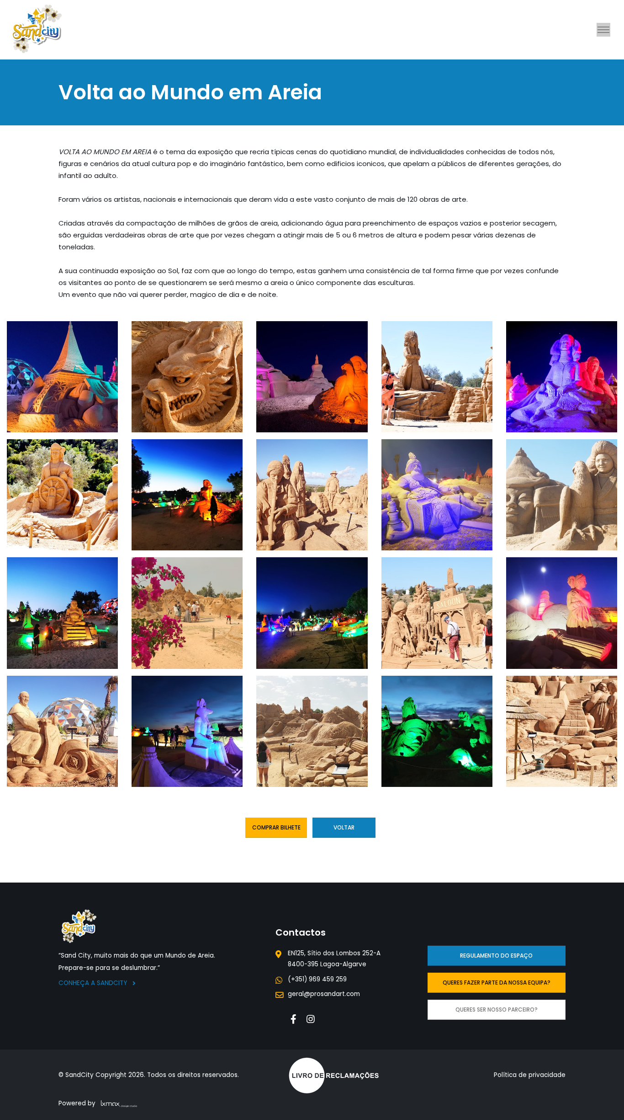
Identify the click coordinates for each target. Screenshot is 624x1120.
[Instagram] (310, 1019)
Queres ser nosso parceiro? (496, 1009)
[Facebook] (293, 1019)
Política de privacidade (530, 1075)
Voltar (343, 827)
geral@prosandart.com (324, 994)
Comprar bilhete (276, 827)
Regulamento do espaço (496, 955)
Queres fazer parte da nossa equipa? (496, 982)
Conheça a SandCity (93, 983)
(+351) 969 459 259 (317, 979)
